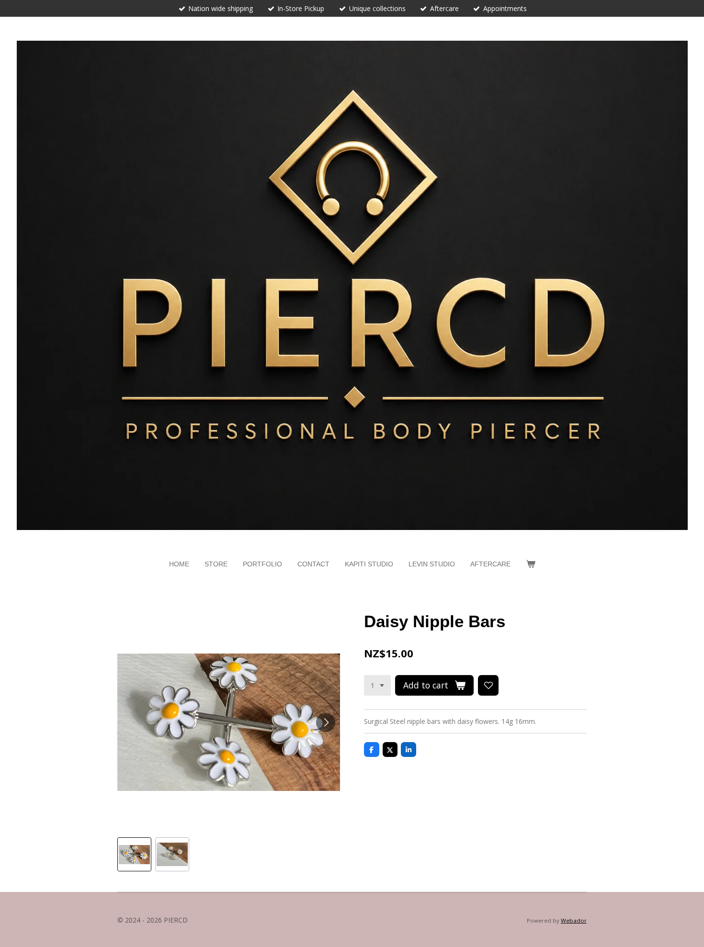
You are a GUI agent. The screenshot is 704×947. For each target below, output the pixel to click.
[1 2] (377, 685)
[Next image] (325, 722)
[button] (134, 854)
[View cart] (531, 564)
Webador (574, 920)
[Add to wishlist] (488, 685)
